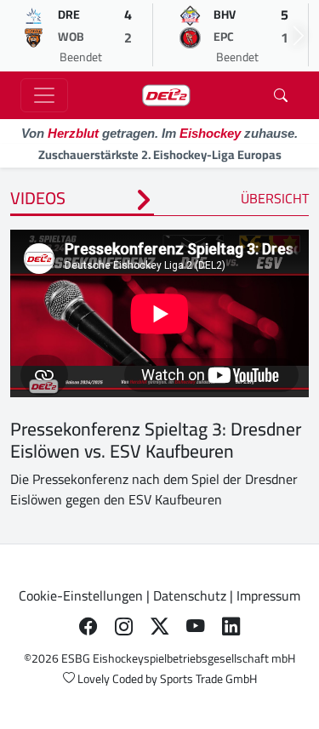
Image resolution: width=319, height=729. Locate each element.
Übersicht (275, 198)
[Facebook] (88, 626)
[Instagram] (124, 626)
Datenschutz (189, 595)
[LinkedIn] (231, 626)
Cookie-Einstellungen (81, 595)
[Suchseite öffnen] (281, 95)
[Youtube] (195, 626)
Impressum (268, 595)
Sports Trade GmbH (208, 679)
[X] (160, 626)
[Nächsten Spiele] (298, 35)
